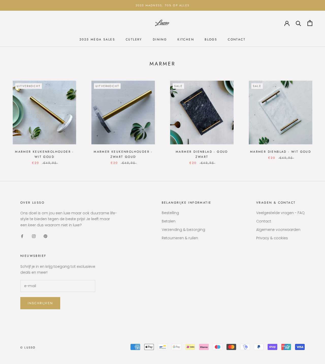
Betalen (168, 221)
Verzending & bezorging (183, 229)
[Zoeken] (298, 23)
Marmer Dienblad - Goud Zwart (202, 154)
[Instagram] (34, 236)
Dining (160, 39)
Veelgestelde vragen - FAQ (280, 212)
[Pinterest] (45, 236)
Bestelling (170, 212)
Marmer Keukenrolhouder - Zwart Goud (123, 154)
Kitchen (185, 39)
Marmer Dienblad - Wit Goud (280, 151)
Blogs (211, 39)
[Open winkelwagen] (309, 23)
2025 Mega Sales (97, 39)
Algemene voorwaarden (278, 229)
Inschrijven (40, 303)
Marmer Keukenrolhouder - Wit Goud (44, 154)
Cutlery (134, 39)
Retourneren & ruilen (180, 238)
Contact (237, 39)
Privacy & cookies (272, 238)
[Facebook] (22, 236)
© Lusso (28, 347)
